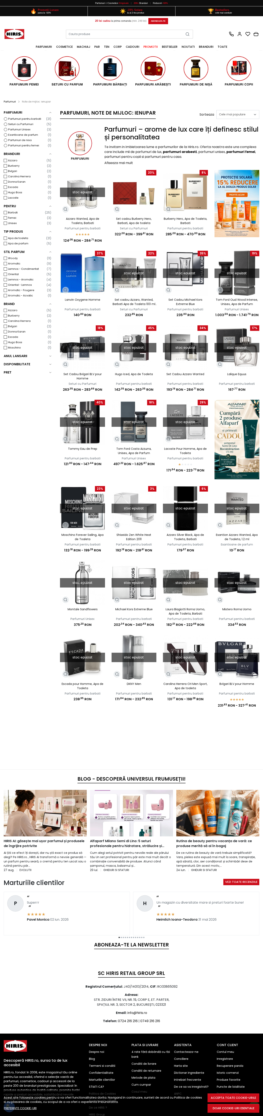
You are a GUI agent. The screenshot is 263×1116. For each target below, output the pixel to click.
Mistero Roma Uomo (236, 609)
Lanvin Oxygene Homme (82, 300)
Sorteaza (207, 114)
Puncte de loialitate (231, 1087)
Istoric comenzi (228, 1073)
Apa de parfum (18, 243)
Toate (222, 47)
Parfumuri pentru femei (23, 145)
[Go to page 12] (141, 937)
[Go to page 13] (143, 937)
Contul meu (225, 1052)
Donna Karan (16, 182)
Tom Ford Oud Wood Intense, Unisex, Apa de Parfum (237, 302)
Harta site (181, 1066)
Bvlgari (12, 171)
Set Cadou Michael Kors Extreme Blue (185, 302)
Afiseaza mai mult (118, 163)
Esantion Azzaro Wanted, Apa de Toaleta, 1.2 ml (237, 537)
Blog (92, 1059)
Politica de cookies (188, 1098)
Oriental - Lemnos (20, 285)
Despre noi (96, 1052)
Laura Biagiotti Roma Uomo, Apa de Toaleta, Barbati (185, 611)
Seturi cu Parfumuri (20, 124)
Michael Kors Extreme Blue (134, 609)
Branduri (141, 3)
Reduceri (160, 3)
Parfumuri (100, 3)
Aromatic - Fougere (21, 290)
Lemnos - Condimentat (23, 269)
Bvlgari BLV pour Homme (236, 684)
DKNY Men (134, 684)
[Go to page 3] (123, 937)
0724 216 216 (128, 1021)
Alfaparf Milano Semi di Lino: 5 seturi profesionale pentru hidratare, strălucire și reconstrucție (126, 843)
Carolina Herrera (19, 176)
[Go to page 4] (125, 937)
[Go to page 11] (139, 937)
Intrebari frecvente (187, 1080)
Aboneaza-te (158, 21)
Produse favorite (228, 1080)
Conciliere (181, 1059)
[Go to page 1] (119, 937)
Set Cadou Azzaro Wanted (185, 374)
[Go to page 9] (135, 937)
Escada (13, 187)
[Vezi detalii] (65, 209)
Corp (117, 47)
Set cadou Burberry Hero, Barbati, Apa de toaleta (134, 221)
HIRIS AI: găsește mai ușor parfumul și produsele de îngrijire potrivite (44, 843)
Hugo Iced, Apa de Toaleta (134, 374)
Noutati (188, 47)
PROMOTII (150, 47)
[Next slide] (251, 831)
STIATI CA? (96, 1087)
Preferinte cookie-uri (20, 1108)
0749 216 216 (150, 1021)
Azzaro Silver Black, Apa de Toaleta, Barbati (185, 537)
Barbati (13, 212)
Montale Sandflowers (83, 609)
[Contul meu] (239, 34)
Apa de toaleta (18, 238)
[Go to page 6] (129, 937)
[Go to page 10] (137, 937)
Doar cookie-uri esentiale (233, 1108)
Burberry (14, 166)
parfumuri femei (240, 151)
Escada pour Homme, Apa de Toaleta (82, 686)
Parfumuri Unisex (19, 129)
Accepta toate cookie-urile (233, 1098)
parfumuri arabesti (180, 151)
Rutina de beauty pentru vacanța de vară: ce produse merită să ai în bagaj (214, 843)
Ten (106, 47)
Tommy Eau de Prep (82, 449)
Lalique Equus (236, 374)
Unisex (12, 223)
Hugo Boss (15, 192)
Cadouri (132, 47)
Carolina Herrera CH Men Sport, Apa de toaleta (185, 686)
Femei (12, 218)
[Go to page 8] (133, 937)
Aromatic (14, 263)
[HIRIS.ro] (17, 34)
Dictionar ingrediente (189, 1073)
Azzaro (12, 160)
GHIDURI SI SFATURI (116, 870)
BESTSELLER (170, 47)
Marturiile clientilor (102, 1080)
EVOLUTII (25, 870)
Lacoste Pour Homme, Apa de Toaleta (185, 451)
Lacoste (13, 198)
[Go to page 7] (131, 937)
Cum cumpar (141, 1085)
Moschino (14, 348)
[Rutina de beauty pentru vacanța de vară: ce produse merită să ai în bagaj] (217, 813)
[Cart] (256, 34)
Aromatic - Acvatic (20, 295)
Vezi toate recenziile (241, 882)
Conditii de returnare (146, 1071)
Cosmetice (112, 3)
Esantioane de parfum (23, 135)
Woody (13, 258)
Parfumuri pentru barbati (24, 119)
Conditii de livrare (144, 1064)
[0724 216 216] (231, 34)
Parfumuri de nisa (20, 140)
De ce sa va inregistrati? (191, 1087)
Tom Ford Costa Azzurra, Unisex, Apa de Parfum (133, 451)
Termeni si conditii (102, 1066)
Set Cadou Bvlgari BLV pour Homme (82, 376)
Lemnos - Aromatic (20, 279)
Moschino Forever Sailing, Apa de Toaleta (82, 537)
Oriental (13, 274)
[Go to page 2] (121, 937)
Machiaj (83, 47)
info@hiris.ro (137, 1012)
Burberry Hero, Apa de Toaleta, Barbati (185, 221)
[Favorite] (247, 34)
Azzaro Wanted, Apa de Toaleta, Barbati (82, 221)
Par (97, 47)
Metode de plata (143, 1078)
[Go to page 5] (127, 937)
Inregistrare (225, 1059)
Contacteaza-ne (186, 1052)
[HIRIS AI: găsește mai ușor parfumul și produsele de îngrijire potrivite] (45, 813)
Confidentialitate (101, 1073)
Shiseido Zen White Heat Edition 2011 (134, 537)
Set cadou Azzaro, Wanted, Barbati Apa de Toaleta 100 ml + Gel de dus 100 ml (134, 302)
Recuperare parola (230, 1066)
